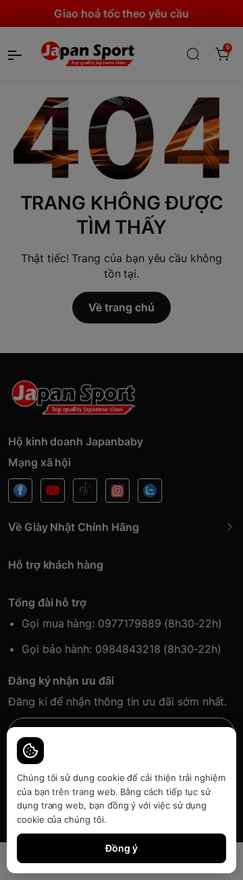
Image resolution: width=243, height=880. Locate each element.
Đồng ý (121, 848)
